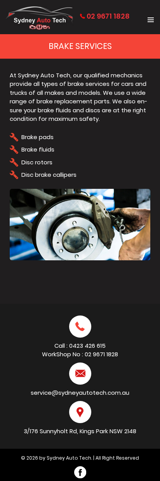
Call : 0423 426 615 (80, 346)
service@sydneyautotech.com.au (80, 393)
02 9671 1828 (108, 16)
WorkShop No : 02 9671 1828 (80, 354)
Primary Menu (150, 19)
